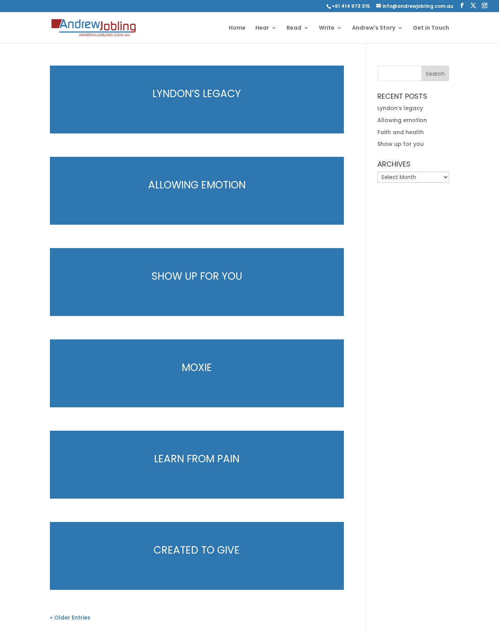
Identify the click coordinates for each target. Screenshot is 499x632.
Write (326, 28)
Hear (262, 28)
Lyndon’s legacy (196, 94)
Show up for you (197, 276)
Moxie (197, 367)
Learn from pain (196, 459)
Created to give (197, 550)
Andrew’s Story (373, 28)
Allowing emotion (197, 185)
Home (237, 28)
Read (294, 28)
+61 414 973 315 (351, 6)
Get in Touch (431, 28)
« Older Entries (70, 617)
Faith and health (400, 132)
